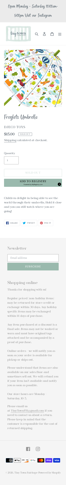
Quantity (9, 153)
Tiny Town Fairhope (26, 472)
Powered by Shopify (49, 472)
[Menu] (60, 34)
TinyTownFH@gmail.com (27, 411)
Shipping (10, 140)
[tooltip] (59, 184)
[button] (33, 183)
